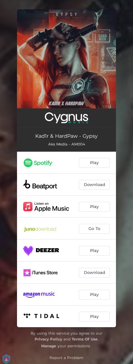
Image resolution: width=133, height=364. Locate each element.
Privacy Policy (48, 339)
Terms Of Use (85, 339)
